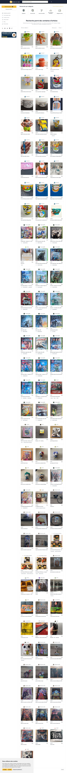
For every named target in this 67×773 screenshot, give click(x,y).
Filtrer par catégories (24, 27)
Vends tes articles (8, 6)
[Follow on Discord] (9, 28)
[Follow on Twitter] (7, 28)
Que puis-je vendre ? (9, 9)
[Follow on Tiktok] (12, 28)
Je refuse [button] (9, 769)
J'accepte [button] (4, 769)
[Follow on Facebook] (5, 28)
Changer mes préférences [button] (17, 769)
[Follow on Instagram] (2, 28)
